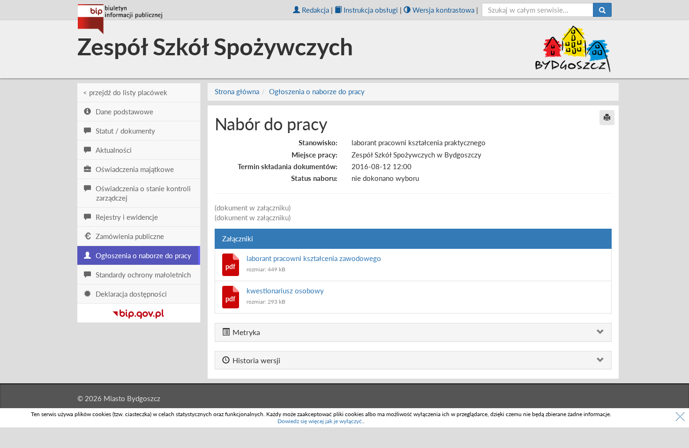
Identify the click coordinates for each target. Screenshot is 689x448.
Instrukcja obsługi (371, 10)
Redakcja (315, 10)
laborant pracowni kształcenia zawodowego (314, 258)
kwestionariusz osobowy (285, 290)
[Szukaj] (602, 10)
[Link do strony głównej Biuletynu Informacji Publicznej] (138, 312)
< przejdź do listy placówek (125, 92)
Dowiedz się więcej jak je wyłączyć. (320, 421)
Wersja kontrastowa (443, 10)
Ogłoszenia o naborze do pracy (317, 91)
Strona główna (237, 91)
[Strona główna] (120, 19)
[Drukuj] (606, 117)
